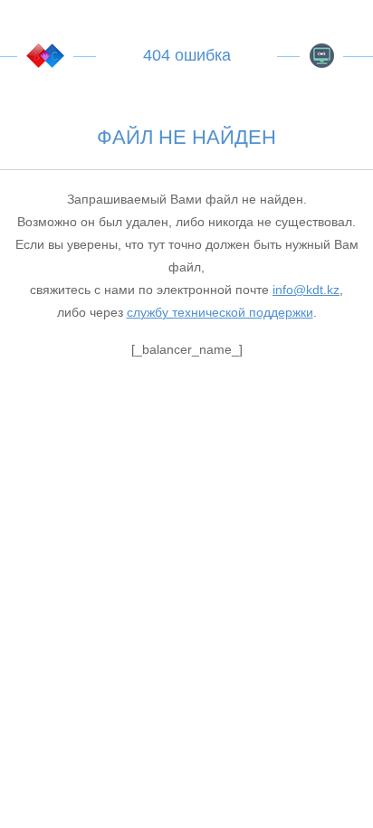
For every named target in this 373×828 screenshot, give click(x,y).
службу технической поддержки (220, 312)
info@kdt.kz (306, 289)
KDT (45, 55)
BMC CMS (321, 55)
